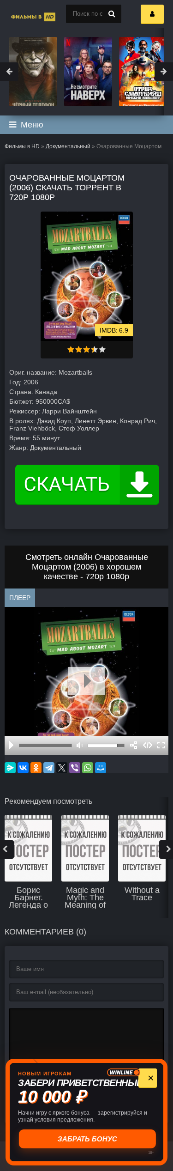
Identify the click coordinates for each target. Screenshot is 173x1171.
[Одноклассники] (36, 767)
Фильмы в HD (22, 146)
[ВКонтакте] (23, 767)
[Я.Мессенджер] (10, 767)
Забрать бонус (86, 1139)
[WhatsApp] (87, 767)
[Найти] (112, 14)
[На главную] (23, 14)
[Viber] (74, 767)
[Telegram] (48, 767)
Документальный (68, 146)
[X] (61, 767)
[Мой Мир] (100, 767)
